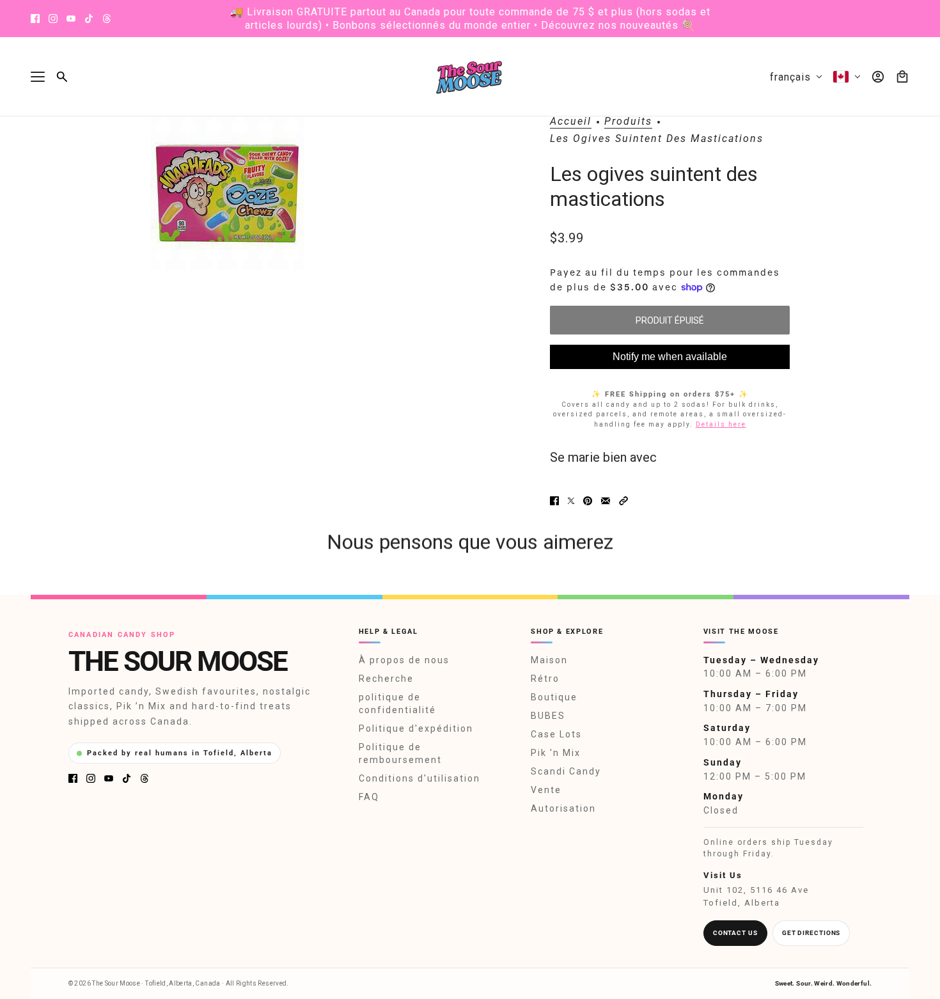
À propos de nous (404, 660)
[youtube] (71, 19)
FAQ (369, 797)
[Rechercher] (62, 77)
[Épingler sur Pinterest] (588, 501)
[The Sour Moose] (470, 77)
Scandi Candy (566, 771)
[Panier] (902, 77)
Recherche (386, 678)
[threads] (107, 19)
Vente (546, 790)
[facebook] (35, 19)
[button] (623, 501)
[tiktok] (89, 19)
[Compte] (878, 77)
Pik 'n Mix (556, 753)
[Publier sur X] (571, 501)
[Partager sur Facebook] (554, 501)
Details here (721, 424)
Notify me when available (670, 356)
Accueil (570, 121)
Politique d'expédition (416, 728)
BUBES (548, 716)
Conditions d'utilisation (419, 778)
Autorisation (563, 808)
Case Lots (556, 734)
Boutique (554, 697)
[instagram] (53, 19)
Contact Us (735, 932)
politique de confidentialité (397, 703)
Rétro (545, 678)
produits (628, 121)
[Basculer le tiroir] (38, 77)
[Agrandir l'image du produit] (227, 193)
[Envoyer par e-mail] (606, 501)
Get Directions (811, 932)
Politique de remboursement (400, 753)
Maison (549, 660)
